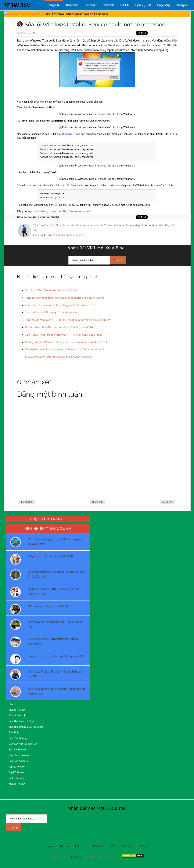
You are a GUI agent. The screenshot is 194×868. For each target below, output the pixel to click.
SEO (112, 846)
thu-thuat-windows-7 (32, 13)
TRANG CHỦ (97, 502)
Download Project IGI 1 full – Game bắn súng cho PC (56, 674)
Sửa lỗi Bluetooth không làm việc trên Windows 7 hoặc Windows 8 (64, 349)
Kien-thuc (55, 211)
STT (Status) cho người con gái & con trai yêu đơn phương (56, 691)
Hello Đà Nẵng (16, 778)
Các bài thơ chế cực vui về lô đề (48, 606)
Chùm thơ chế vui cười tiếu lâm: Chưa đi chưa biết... (53, 641)
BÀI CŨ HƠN (167, 502)
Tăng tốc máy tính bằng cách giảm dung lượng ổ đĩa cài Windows (64, 297)
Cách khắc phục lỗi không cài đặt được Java (51, 312)
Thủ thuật (90, 5)
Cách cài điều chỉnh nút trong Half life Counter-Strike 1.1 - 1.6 (56, 574)
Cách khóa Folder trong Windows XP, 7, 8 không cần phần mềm (63, 334)
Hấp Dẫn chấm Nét (19, 761)
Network (108, 5)
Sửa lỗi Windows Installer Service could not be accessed (58, 356)
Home (50, 846)
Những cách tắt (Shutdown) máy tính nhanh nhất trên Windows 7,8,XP (67, 342)
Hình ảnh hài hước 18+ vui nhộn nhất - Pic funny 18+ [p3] (54, 591)
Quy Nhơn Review (19, 755)
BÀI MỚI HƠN (27, 502)
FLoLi (12, 704)
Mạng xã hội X (75, 234)
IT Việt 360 (17, 5)
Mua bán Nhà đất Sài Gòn (23, 743)
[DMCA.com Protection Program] (132, 856)
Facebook (59, 234)
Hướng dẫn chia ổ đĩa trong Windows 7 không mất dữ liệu (59, 327)
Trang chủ (12, 13)
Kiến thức (72, 5)
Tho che (64, 846)
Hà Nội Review (17, 709)
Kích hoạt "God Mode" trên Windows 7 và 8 (51, 290)
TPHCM (124, 5)
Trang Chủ (53, 5)
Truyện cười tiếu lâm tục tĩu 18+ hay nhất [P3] (56, 656)
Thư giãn (182, 5)
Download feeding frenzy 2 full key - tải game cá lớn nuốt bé (55, 541)
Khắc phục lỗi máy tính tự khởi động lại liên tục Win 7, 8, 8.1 (61, 305)
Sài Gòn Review (17, 749)
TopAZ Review (16, 766)
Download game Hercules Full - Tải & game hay (55, 624)
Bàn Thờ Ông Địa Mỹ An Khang (26, 726)
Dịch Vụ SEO (143, 5)
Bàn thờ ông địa (17, 715)
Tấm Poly (14, 732)
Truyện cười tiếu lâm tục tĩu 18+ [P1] (50, 556)
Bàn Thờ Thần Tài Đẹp (21, 721)
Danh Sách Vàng (18, 738)
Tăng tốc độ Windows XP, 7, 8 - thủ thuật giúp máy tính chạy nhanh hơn (68, 319)
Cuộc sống (164, 5)
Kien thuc (40, 211)
